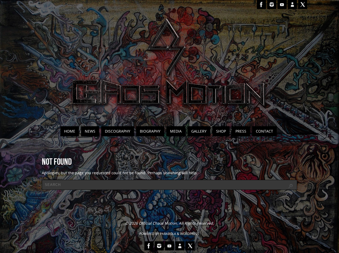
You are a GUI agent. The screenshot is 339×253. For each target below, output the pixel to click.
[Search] (290, 186)
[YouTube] (282, 4)
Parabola (168, 234)
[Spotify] (292, 4)
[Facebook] (261, 4)
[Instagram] (271, 4)
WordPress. (190, 234)
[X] (302, 4)
